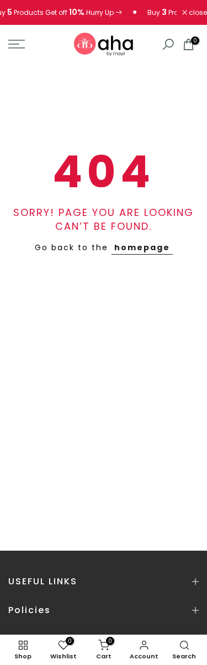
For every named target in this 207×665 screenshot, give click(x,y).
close (197, 12)
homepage (142, 247)
